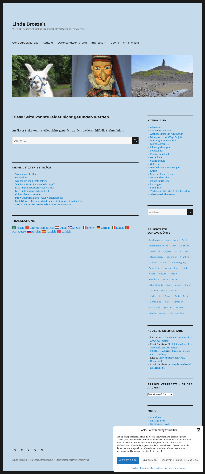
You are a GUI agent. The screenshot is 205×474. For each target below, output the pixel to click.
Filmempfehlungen (160, 147)
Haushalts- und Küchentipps (165, 167)
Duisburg (184, 245)
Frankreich (171, 257)
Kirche (152, 273)
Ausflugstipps (156, 240)
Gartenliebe (156, 157)
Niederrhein (155, 296)
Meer (188, 285)
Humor (167, 268)
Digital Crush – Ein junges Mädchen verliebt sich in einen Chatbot (48, 201)
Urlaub (152, 313)
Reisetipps (155, 184)
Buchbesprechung (158, 245)
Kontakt (48, 42)
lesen (169, 285)
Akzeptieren (127, 460)
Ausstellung (172, 240)
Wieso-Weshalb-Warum (162, 194)
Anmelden (155, 417)
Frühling (184, 257)
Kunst (175, 279)
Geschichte (154, 268)
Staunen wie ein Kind (26, 174)
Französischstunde (160, 154)
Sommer (178, 301)
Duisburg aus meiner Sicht (163, 140)
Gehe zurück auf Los (25, 42)
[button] (198, 430)
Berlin (185, 240)
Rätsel (167, 301)
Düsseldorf (154, 251)
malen (178, 285)
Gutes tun (155, 164)
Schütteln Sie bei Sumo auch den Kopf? (34, 184)
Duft (174, 245)
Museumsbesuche (159, 177)
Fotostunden (156, 150)
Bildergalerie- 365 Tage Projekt (166, 137)
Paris (177, 296)
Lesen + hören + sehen (162, 174)
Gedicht (163, 262)
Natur (174, 290)
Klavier (162, 273)
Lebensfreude (156, 285)
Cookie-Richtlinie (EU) (125, 42)
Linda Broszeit (28, 24)
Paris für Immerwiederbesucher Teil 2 (34, 187)
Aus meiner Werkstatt (161, 130)
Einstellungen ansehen (180, 460)
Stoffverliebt (21, 177)
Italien (187, 268)
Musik (164, 290)
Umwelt (179, 307)
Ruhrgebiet (155, 301)
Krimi (165, 279)
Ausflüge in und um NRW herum (166, 134)
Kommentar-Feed (159, 424)
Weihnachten (177, 313)
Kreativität (154, 279)
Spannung (154, 307)
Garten (152, 262)
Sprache (167, 307)
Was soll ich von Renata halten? (31, 181)
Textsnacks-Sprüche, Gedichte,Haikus (170, 191)
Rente (186, 296)
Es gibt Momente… (159, 144)
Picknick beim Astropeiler (28, 194)
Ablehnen (149, 460)
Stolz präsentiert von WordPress (72, 460)
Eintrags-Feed (157, 420)
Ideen (177, 268)
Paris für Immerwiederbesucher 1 (32, 191)
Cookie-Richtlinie (140, 468)
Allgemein (155, 127)
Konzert (173, 273)
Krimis (153, 171)
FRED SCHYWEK (158, 351)
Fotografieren (156, 257)
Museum (153, 290)
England (167, 251)
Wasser (162, 313)
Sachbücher (156, 187)
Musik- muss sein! (160, 181)
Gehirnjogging (157, 160)
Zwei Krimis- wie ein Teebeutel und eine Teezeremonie (43, 204)
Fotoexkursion (182, 251)
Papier (168, 296)
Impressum (179, 468)
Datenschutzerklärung (161, 468)
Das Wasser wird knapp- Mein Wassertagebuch (39, 197)
